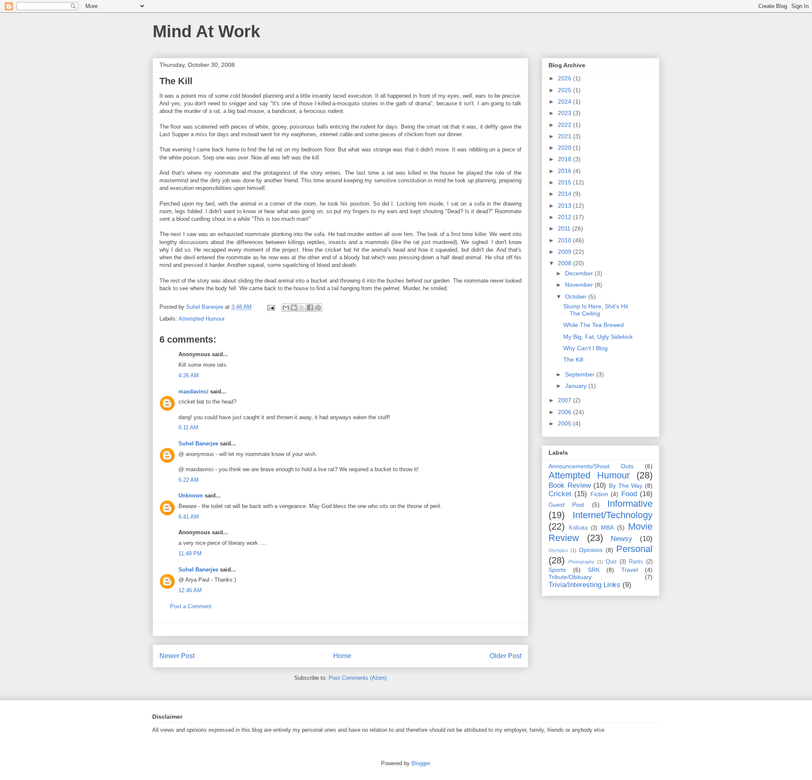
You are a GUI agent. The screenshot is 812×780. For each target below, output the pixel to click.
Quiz (611, 562)
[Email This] (286, 307)
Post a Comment (190, 606)
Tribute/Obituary (570, 577)
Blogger (420, 763)
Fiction (599, 494)
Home (342, 655)
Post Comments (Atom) (358, 678)
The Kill (573, 359)
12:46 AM (190, 590)
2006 (565, 412)
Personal (634, 549)
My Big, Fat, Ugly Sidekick (598, 336)
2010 (565, 240)
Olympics (558, 550)
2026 (565, 78)
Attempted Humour (201, 319)
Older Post (505, 655)
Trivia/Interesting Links (584, 585)
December (580, 273)
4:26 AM (188, 375)
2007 (565, 400)
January (576, 385)
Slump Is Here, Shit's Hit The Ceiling (595, 310)
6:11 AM (188, 427)
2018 (565, 159)
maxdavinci (193, 391)
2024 (565, 101)
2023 (565, 113)
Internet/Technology (613, 515)
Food (629, 494)
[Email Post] (270, 307)
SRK (594, 569)
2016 (565, 171)
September (580, 374)
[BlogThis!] (294, 307)
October (576, 296)
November (580, 284)
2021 (565, 136)
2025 (565, 90)
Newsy (621, 539)
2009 (565, 251)
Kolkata (578, 528)
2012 (565, 217)
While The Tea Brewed (593, 324)
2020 (565, 147)
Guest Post (566, 504)
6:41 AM (188, 517)
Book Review (570, 485)
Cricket (560, 494)
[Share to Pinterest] (318, 307)
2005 (565, 423)
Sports (557, 569)
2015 (565, 182)
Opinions (591, 550)
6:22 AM (188, 480)
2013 (565, 205)
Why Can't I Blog (585, 348)
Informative (630, 503)
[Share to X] (302, 307)
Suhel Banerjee (198, 443)
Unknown (190, 495)
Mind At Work (206, 31)
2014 (565, 193)
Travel (629, 569)
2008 (565, 263)
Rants (636, 562)
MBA (607, 527)
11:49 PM (190, 553)
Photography (581, 561)
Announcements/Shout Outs (591, 466)
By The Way (625, 485)
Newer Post (177, 655)
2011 (565, 228)
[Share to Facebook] (310, 307)
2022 (565, 124)
